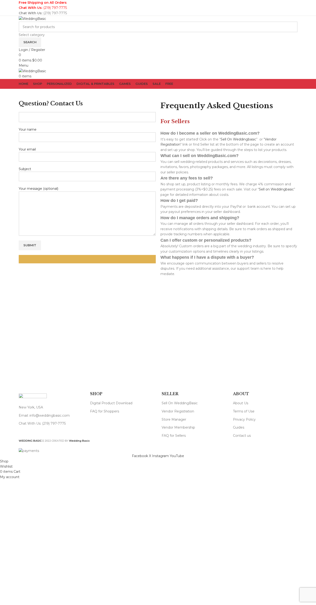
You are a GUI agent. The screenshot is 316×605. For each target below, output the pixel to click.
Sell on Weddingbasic (276, 189)
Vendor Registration (178, 411)
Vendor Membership (178, 427)
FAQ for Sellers (174, 435)
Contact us (242, 435)
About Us (240, 403)
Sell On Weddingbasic (238, 139)
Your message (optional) (38, 188)
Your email (27, 149)
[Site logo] (32, 18)
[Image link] (33, 397)
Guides (238, 427)
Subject (25, 169)
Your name (27, 129)
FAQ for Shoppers (104, 411)
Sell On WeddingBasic (180, 403)
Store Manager (174, 419)
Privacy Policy (244, 419)
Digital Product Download (111, 403)
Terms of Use (243, 411)
